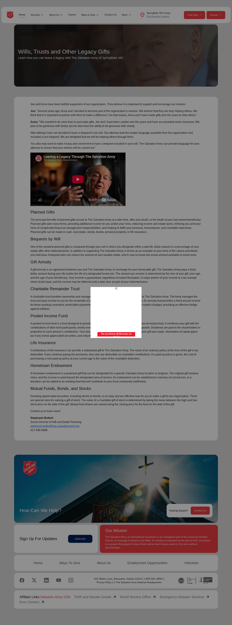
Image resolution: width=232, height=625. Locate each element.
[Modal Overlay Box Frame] (116, 312)
